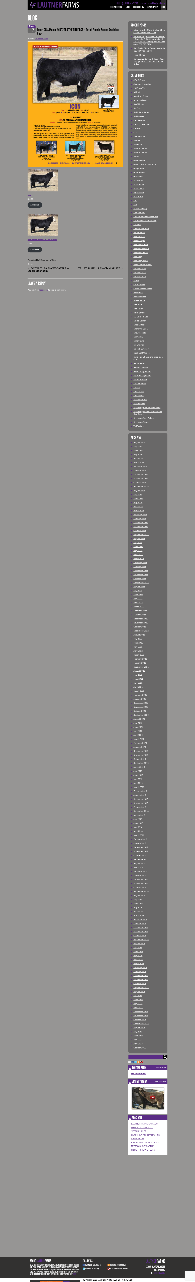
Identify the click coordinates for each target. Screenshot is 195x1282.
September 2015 (141, 939)
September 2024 (141, 534)
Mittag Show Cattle (142, 1146)
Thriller (136, 387)
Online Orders (116, 7)
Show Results (139, 333)
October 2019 (139, 759)
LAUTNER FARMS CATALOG (144, 1124)
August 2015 (139, 943)
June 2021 (138, 679)
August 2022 (139, 635)
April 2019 (138, 783)
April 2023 (138, 603)
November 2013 (140, 1016)
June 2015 (138, 951)
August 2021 (139, 671)
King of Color (139, 212)
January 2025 (139, 518)
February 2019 (140, 791)
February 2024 (140, 562)
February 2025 (140, 514)
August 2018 (139, 815)
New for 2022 (139, 272)
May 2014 (137, 1003)
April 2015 (138, 959)
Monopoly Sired (140, 260)
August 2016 (139, 895)
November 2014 (140, 979)
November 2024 (140, 526)
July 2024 (137, 542)
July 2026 (137, 446)
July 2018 (137, 819)
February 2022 (140, 659)
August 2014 (139, 991)
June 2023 (138, 595)
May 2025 (137, 502)
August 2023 (139, 587)
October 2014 (139, 983)
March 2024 (138, 558)
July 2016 (137, 899)
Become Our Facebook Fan (93, 1265)
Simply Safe (138, 341)
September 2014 (141, 987)
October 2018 (139, 807)
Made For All (139, 236)
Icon (47, 260)
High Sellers (138, 7)
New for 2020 (139, 268)
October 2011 (139, 1048)
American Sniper (140, 96)
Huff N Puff (138, 196)
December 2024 (140, 522)
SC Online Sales (140, 317)
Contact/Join (152, 7)
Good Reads (139, 172)
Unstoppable (139, 403)
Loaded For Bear (141, 228)
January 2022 (139, 663)
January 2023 (139, 615)
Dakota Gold (139, 136)
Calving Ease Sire (141, 124)
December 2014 (140, 975)
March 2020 (138, 739)
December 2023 (140, 570)
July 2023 (137, 591)
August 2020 (139, 719)
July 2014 (137, 995)
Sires (128, 7)
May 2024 (137, 550)
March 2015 (138, 963)
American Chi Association (145, 1142)
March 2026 (138, 462)
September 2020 (141, 715)
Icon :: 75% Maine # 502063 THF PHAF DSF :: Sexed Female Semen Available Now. (78, 31)
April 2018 (138, 831)
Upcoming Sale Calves (143, 418)
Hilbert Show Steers (143, 1150)
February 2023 (140, 611)
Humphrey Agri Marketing (145, 1135)
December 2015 (140, 927)
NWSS (136, 281)
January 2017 (139, 875)
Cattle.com (137, 1139)
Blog (163, 7)
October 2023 (139, 578)
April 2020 (138, 735)
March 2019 (138, 787)
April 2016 (138, 911)
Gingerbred (138, 168)
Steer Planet (138, 1131)
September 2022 (141, 631)
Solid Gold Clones (141, 353)
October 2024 (139, 530)
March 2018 (138, 835)
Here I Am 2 (138, 188)
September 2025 (141, 486)
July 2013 (137, 1032)
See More (159, 1081)
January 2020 (139, 747)
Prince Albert (139, 301)
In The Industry (140, 208)
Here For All (138, 184)
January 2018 (139, 843)
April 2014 (138, 1007)
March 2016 (138, 915)
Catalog (136, 128)
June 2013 (138, 1036)
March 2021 (138, 691)
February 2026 (140, 466)
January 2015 (139, 971)
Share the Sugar (140, 329)
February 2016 (140, 919)
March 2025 (138, 510)
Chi (134, 132)
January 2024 (139, 566)
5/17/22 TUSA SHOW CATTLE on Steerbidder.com (49, 269)
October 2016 (139, 887)
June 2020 (138, 727)
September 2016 (141, 891)
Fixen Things (139, 55)
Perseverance (139, 297)
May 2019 (137, 779)
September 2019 (141, 763)
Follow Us (159, 1067)
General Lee (139, 160)
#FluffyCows (40, 260)
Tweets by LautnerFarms (138, 1073)
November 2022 (140, 623)
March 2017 (138, 867)
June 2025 (138, 498)
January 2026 (139, 470)
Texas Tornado (140, 379)
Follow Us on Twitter (92, 1269)
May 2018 (137, 827)
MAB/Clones (139, 232)
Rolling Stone (139, 313)
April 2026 (138, 458)
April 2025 (138, 506)
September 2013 (141, 1024)
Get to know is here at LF (144, 164)
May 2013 (137, 1040)
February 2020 (140, 743)
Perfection (138, 293)
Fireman (137, 140)
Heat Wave (138, 180)
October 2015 (139, 935)
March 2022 (138, 655)
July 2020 (137, 723)
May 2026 (137, 454)
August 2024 (139, 538)
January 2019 (139, 795)
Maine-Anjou (139, 240)
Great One (138, 176)
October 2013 (139, 1020)
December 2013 (140, 1012)
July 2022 (137, 639)
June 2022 (138, 643)
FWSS (136, 156)
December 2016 (140, 879)
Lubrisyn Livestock (142, 1127)
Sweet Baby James (142, 371)
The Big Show (139, 383)
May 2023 (137, 599)
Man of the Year (140, 244)
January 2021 (139, 699)
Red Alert (137, 305)
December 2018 (140, 799)
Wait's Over (138, 426)
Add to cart (34, 205)
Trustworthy (138, 395)
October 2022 (139, 627)
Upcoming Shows (141, 422)
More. (75, 1274)
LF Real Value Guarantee (144, 220)
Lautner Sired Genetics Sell (145, 216)
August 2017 (139, 863)
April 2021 (138, 687)
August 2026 (139, 442)
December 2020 (140, 703)
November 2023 (140, 574)
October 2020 (139, 711)
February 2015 (140, 967)
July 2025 (137, 494)
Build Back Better (141, 112)
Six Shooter (138, 345)
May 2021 (137, 683)
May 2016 (137, 907)
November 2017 (140, 851)
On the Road (139, 285)
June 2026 (138, 450)
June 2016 (138, 903)
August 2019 (139, 767)
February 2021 (140, 695)
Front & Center (140, 148)
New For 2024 (139, 277)
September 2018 (141, 811)
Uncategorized (140, 399)
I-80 (135, 200)
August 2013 (139, 1028)
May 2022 (137, 647)
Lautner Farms (41, 39)
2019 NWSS (138, 88)
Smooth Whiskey (141, 349)
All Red (136, 92)
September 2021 (141, 667)
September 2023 (141, 583)
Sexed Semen (139, 321)
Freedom (137, 144)
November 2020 (140, 707)
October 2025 (139, 482)
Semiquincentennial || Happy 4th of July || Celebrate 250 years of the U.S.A (149, 61)
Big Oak (137, 108)
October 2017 (139, 855)
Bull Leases (138, 116)
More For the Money (142, 264)
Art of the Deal (139, 100)
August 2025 (139, 490)
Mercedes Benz (140, 252)
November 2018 (140, 803)
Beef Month (138, 104)
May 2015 (137, 955)
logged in (43, 290)
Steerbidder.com (140, 367)
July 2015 (137, 947)
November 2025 (140, 478)
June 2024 (138, 546)
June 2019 (138, 775)
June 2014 (138, 999)
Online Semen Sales (142, 289)
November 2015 (140, 931)
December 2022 (140, 619)
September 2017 (141, 859)
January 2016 (139, 923)
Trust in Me (138, 391)
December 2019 (140, 751)
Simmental (138, 337)
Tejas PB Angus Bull (142, 375)
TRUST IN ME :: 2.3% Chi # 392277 (100, 268)
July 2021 (137, 675)
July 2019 (137, 771)
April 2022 (138, 651)
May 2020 (137, 731)
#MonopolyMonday (142, 84)
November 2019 (140, 755)
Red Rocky (138, 309)
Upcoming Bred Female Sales (146, 407)
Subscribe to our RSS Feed (118, 1265)
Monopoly (137, 256)
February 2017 (140, 871)
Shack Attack (139, 325)
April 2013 (138, 1044)
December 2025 (140, 474)
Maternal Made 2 (141, 248)
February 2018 (140, 839)
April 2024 (138, 554)
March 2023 (138, 607)
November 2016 (140, 883)
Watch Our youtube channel (119, 1269)
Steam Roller (139, 363)
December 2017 (140, 847)
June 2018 (138, 823)
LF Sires (53, 260)
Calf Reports (139, 120)
